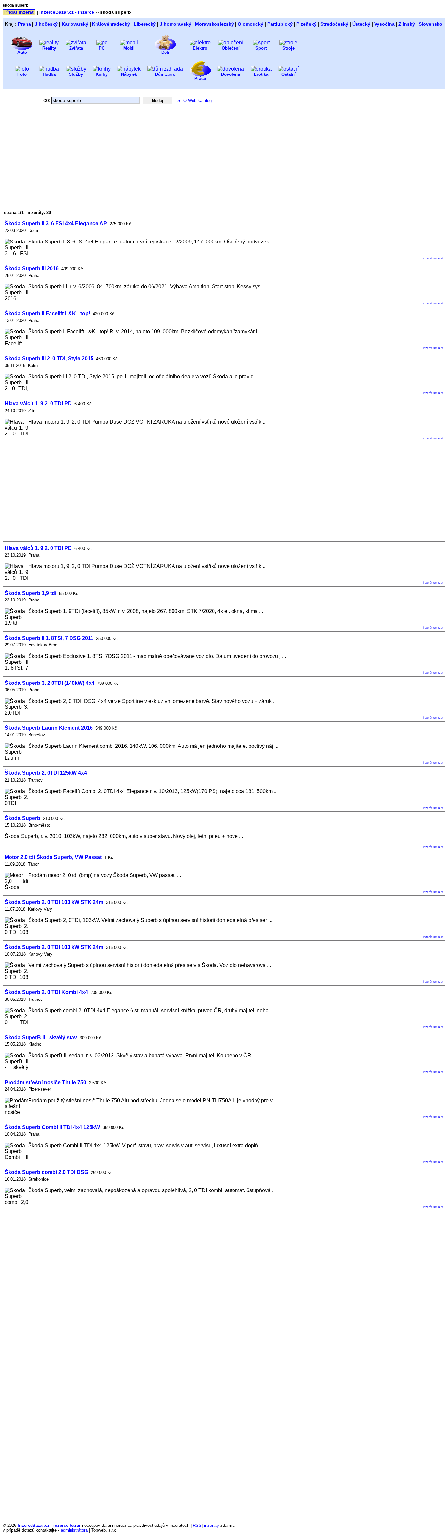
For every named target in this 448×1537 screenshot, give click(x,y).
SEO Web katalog (194, 100)
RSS (197, 1525)
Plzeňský (306, 24)
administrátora (74, 1530)
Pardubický (280, 24)
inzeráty (211, 1525)
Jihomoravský (175, 24)
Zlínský (406, 24)
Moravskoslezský (214, 24)
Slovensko (430, 24)
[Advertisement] (61, 159)
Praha (24, 24)
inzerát (427, 258)
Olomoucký (250, 24)
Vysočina (384, 24)
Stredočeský (334, 24)
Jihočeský (46, 24)
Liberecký (145, 24)
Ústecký (361, 24)
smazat (438, 258)
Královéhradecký (111, 24)
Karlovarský (75, 24)
